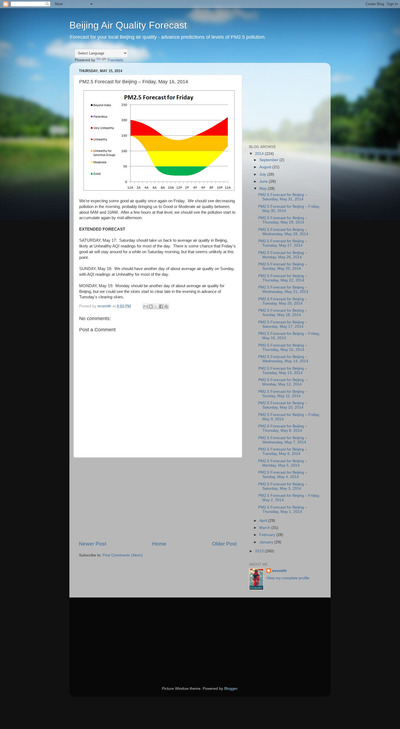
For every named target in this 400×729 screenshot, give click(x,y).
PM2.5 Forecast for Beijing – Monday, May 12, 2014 (282, 382)
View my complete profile (287, 578)
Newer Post (92, 544)
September (269, 160)
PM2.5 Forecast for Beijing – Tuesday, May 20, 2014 (282, 301)
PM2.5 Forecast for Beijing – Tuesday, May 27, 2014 (282, 243)
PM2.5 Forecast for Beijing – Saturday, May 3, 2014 (282, 486)
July (263, 174)
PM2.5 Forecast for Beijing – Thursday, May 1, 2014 (282, 509)
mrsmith (279, 571)
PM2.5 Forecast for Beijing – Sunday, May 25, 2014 (282, 266)
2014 (260, 154)
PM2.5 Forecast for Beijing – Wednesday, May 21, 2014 (283, 289)
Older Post (224, 544)
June (264, 181)
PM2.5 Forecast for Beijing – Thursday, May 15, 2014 (282, 347)
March (265, 528)
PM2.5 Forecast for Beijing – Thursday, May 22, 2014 (282, 278)
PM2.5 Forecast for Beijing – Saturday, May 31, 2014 (282, 197)
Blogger (230, 689)
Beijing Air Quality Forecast (128, 25)
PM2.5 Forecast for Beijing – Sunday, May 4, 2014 (282, 474)
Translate (115, 60)
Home (159, 544)
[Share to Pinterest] (166, 306)
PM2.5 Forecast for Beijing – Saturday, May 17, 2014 (282, 324)
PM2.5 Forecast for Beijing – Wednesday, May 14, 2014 (283, 359)
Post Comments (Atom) (123, 555)
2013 (260, 551)
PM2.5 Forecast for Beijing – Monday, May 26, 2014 (282, 255)
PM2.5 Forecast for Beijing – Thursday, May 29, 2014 (282, 220)
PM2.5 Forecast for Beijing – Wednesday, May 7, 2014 (282, 440)
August (265, 167)
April (263, 521)
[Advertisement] (158, 499)
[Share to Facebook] (161, 306)
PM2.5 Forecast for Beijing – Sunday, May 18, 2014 (282, 312)
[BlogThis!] (150, 306)
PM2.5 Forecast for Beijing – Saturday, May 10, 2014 (282, 405)
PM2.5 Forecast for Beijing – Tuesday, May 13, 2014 (282, 370)
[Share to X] (156, 306)
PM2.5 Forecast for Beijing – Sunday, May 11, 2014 (282, 394)
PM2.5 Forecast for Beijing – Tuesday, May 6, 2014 (282, 451)
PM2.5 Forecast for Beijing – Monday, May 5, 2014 (282, 463)
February (267, 535)
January (266, 542)
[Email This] (145, 306)
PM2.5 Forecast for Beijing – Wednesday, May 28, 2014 (283, 232)
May (263, 188)
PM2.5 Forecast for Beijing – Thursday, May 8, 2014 (282, 428)
